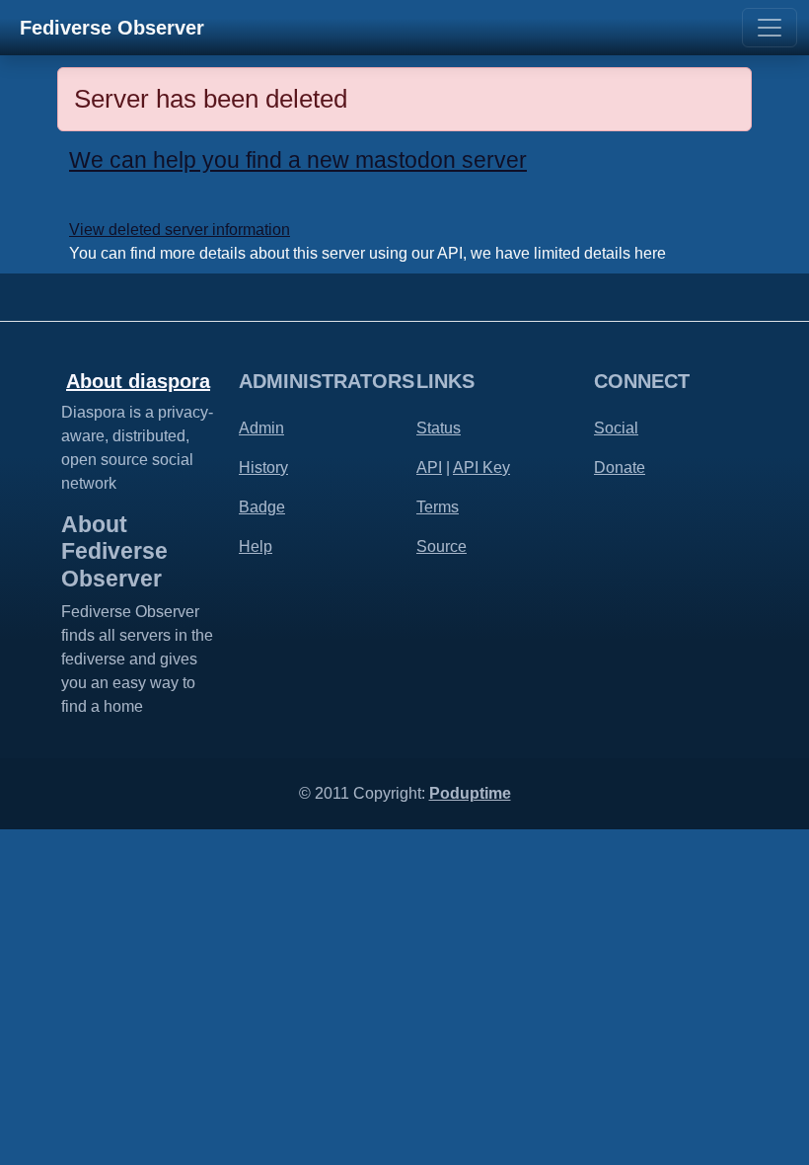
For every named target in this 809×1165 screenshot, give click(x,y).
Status (438, 428)
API (429, 467)
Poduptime (470, 793)
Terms (437, 507)
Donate (619, 467)
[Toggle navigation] (769, 27)
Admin (261, 428)
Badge (262, 507)
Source (441, 546)
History (263, 467)
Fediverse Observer (112, 28)
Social (616, 428)
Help (255, 546)
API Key (481, 467)
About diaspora (138, 381)
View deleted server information (179, 229)
